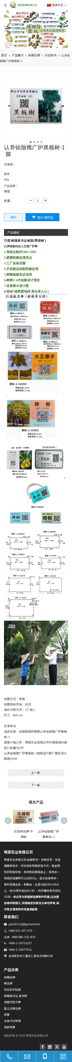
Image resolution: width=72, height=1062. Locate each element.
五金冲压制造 (12, 1021)
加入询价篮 (45, 217)
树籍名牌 (9, 977)
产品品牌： (11, 186)
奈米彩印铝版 (12, 989)
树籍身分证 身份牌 (15, 996)
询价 (13, 217)
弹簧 (7, 1014)
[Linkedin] (50, 1047)
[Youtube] (64, 1047)
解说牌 (8, 983)
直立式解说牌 (12, 1008)
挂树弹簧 (9, 1027)
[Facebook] (42, 1047)
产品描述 (13, 232)
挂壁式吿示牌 (12, 1002)
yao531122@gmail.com (24, 924)
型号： (8, 174)
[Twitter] (57, 1047)
